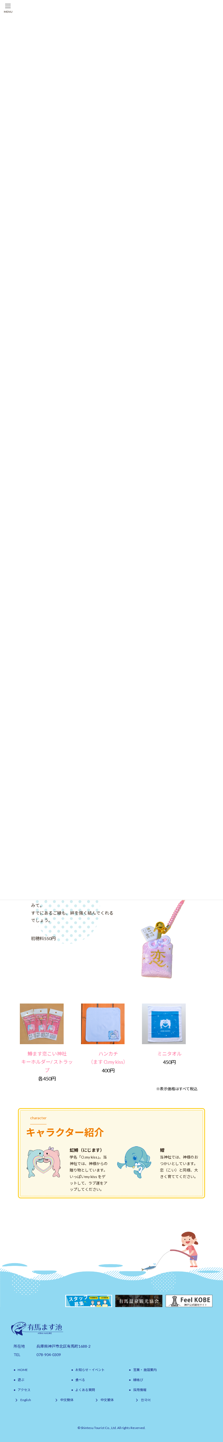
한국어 (146, 1400)
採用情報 (139, 1390)
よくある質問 (85, 1390)
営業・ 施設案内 (145, 1370)
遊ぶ (21, 1380)
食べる (80, 1380)
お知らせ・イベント (90, 1370)
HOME (23, 1370)
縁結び (138, 1380)
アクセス (24, 1390)
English (25, 1400)
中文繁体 (107, 1400)
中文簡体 (66, 1400)
